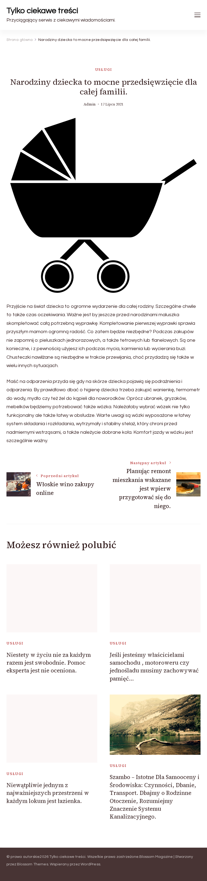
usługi (103, 69)
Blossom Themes (32, 864)
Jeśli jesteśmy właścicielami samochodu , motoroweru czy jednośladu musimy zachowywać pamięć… (154, 666)
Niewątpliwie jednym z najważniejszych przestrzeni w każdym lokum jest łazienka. (47, 793)
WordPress (90, 864)
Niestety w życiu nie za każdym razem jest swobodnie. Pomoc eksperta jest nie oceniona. (48, 663)
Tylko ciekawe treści (42, 10)
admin (90, 104)
